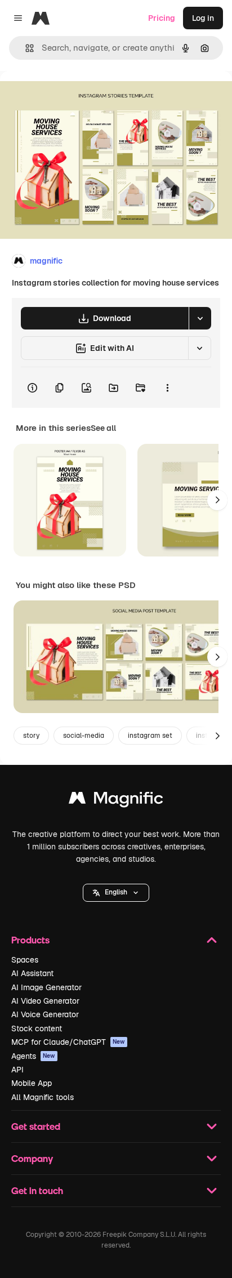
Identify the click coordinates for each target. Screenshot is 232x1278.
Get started (35, 1126)
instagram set (150, 735)
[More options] (167, 387)
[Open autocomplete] (25, 48)
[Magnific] (116, 800)
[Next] (217, 500)
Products (30, 940)
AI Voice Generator (45, 1014)
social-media (83, 735)
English (116, 892)
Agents (33, 1056)
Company (32, 1158)
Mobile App (31, 1083)
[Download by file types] (200, 318)
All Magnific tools (42, 1097)
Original (72, 96)
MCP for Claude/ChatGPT (68, 1042)
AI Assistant (32, 973)
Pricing (161, 18)
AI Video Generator (45, 1001)
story (31, 735)
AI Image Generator (46, 987)
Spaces (24, 960)
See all (103, 428)
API (17, 1070)
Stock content (36, 1028)
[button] (116, 893)
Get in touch (37, 1190)
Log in (203, 18)
